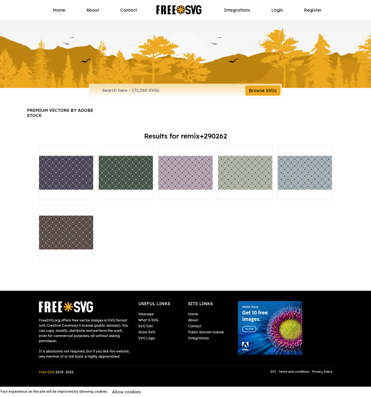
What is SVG (148, 320)
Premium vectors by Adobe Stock (60, 113)
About (92, 10)
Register (313, 10)
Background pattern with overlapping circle (186, 191)
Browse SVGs (263, 90)
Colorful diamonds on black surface (66, 191)
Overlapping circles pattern (245, 191)
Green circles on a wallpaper (126, 191)
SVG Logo (146, 338)
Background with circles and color (305, 191)
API (273, 372)
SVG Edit (145, 326)
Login (277, 10)
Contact (128, 10)
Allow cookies (126, 391)
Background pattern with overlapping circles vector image (66, 248)
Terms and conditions (293, 372)
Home (59, 10)
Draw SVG (146, 332)
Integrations (237, 10)
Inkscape (146, 314)
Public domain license (206, 332)
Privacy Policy (322, 372)
